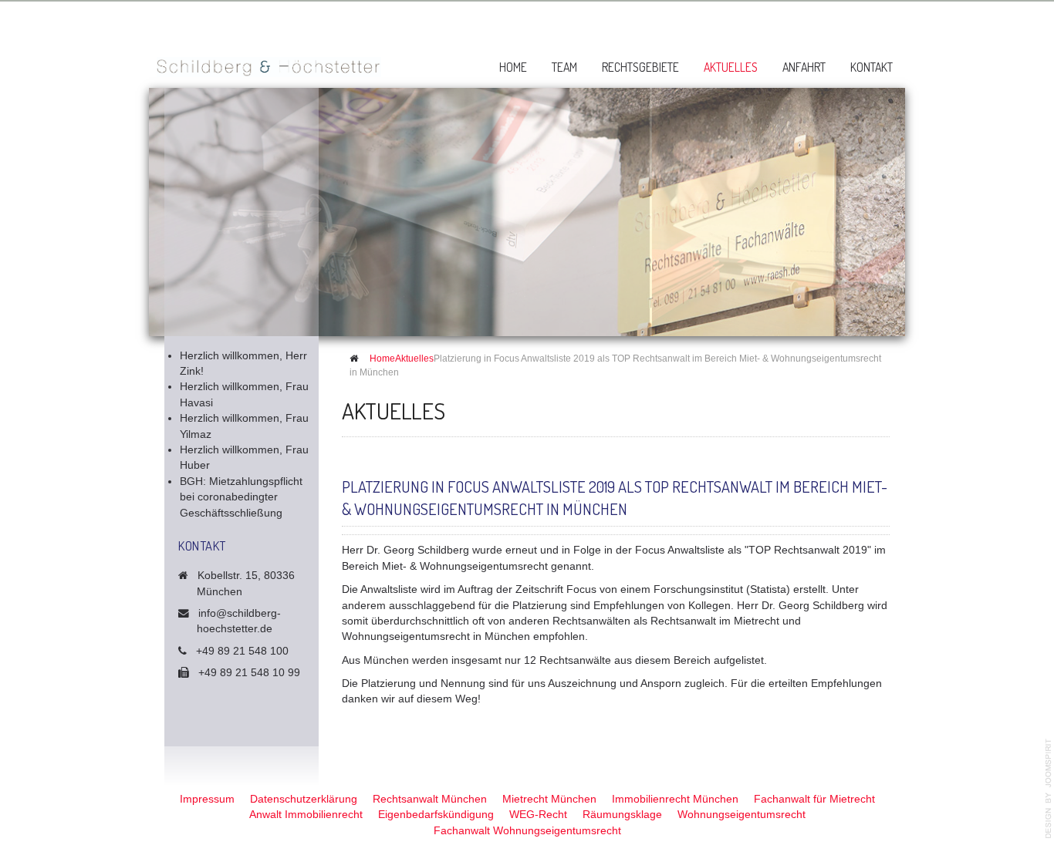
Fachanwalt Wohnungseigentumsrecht (527, 831)
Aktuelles (731, 67)
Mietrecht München (549, 799)
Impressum (207, 799)
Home (513, 67)
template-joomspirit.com (1049, 789)
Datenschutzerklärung (303, 799)
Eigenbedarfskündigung (436, 814)
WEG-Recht (538, 814)
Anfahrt (804, 67)
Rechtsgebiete (640, 67)
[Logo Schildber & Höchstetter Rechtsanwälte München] (269, 59)
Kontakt (871, 67)
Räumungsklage (622, 814)
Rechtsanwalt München (430, 799)
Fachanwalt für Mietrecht (814, 799)
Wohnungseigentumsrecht (741, 814)
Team (564, 67)
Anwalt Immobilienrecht (306, 814)
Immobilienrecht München (675, 799)
